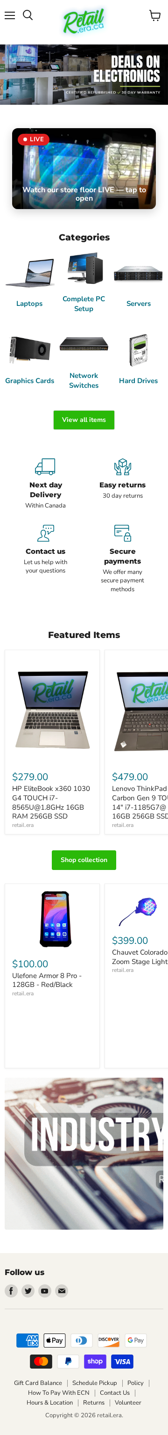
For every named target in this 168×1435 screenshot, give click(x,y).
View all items (84, 419)
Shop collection (84, 859)
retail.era (23, 825)
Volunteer (128, 1403)
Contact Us (115, 1393)
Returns (94, 1403)
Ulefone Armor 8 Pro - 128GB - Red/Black (47, 980)
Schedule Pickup (94, 1383)
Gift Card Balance (38, 1383)
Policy (135, 1383)
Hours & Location (50, 1403)
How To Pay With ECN (59, 1393)
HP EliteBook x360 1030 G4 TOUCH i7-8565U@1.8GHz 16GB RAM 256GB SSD (51, 802)
